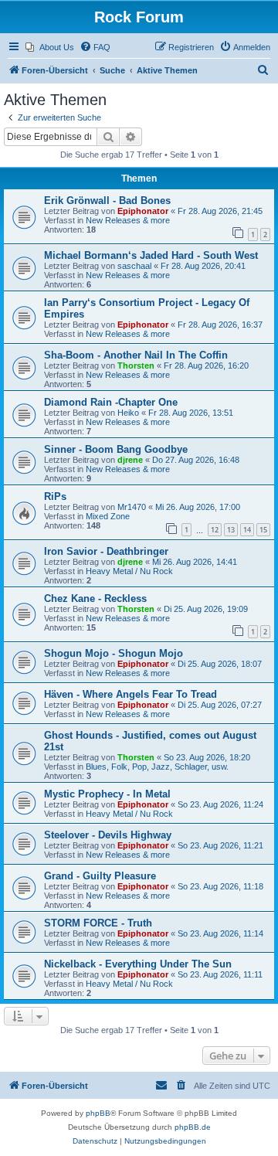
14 (247, 530)
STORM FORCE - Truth (98, 923)
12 (215, 530)
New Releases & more (128, 220)
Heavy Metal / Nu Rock (129, 571)
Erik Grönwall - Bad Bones (107, 200)
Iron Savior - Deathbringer (106, 551)
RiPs (55, 496)
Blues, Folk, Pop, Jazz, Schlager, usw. (157, 766)
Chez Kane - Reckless (95, 598)
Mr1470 (131, 507)
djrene (130, 459)
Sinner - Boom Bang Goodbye (116, 449)
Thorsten (135, 365)
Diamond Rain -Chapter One (111, 402)
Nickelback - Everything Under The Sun (138, 964)
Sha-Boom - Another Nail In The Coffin (136, 355)
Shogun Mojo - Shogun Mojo (113, 653)
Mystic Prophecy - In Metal (107, 794)
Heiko (128, 412)
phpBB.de (193, 1127)
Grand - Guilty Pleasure (100, 876)
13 (231, 530)
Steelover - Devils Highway (107, 835)
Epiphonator (142, 211)
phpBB (98, 1113)
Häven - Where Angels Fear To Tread (130, 694)
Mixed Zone (108, 516)
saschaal (134, 265)
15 (263, 530)
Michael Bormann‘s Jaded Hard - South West (151, 255)
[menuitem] (49, 47)
